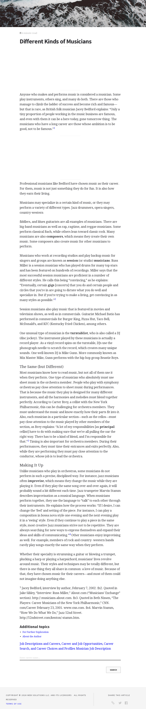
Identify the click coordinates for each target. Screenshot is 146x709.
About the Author (32, 636)
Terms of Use (14, 703)
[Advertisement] (70, 68)
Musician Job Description (93, 648)
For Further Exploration (36, 632)
